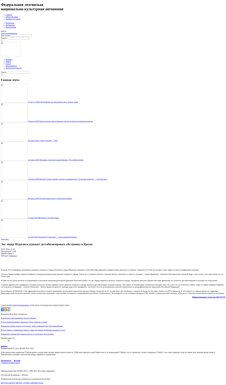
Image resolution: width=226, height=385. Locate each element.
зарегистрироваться (21, 305)
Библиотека (10, 25)
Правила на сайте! (13, 19)
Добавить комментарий (10, 363)
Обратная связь (12, 17)
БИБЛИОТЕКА (37, 383)
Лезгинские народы (14, 68)
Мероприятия (11, 66)
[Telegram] (9, 309)
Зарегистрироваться (9, 33)
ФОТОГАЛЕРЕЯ (8, 383)
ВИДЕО (19, 383)
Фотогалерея (11, 27)
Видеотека (10, 23)
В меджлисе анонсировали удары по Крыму (18, 318)
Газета (8, 64)
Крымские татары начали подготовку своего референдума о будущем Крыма (32, 326)
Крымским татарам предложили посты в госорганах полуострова (27, 334)
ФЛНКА (9, 60)
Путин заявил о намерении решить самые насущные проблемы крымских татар (33, 330)
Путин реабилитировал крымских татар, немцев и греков (24, 322)
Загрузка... (5, 239)
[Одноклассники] (5, 309)
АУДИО (26, 383)
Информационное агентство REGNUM (208, 297)
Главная (9, 15)
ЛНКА (8, 62)
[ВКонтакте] (2, 309)
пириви (4, 346)
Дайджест (13, 256)
